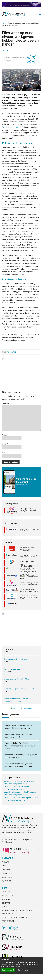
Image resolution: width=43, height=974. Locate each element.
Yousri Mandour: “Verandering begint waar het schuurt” (29, 549)
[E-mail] (29, 61)
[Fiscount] (12, 530)
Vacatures (7, 877)
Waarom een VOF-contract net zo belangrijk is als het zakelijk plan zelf (29, 590)
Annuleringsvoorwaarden (14, 917)
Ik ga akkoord (8, 970)
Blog (4, 866)
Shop (4, 907)
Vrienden (6, 899)
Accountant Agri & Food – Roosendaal (19, 686)
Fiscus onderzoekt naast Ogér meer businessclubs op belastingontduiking (20, 765)
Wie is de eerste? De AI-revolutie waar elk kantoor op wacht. (29, 569)
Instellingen (23, 970)
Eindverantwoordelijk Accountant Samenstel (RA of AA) (17, 697)
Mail (10, 928)
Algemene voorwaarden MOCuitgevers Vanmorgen (19, 912)
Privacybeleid (8, 921)
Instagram (15, 928)
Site (3, 452)
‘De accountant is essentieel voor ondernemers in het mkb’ (29, 583)
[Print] (34, 61)
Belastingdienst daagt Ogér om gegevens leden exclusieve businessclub (21, 756)
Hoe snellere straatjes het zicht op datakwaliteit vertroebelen (29, 576)
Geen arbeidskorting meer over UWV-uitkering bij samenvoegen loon (19, 726)
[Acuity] (12, 556)
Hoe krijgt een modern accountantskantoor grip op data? (28, 556)
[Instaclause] (12, 590)
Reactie (5, 404)
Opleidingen (7, 873)
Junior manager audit (12, 666)
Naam (5, 435)
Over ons (6, 891)
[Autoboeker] (12, 604)
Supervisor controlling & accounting (18, 656)
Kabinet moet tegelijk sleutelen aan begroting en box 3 (18, 735)
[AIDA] (12, 563)
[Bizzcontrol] (12, 576)
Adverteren (7, 895)
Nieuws (5, 50)
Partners (6, 869)
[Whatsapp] (29, 57)
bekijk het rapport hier (11, 127)
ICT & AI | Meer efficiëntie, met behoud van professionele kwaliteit (29, 510)
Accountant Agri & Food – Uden (16, 676)
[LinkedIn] (34, 57)
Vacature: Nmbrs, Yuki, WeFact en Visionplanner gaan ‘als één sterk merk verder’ (20, 746)
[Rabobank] (12, 583)
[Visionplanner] (12, 549)
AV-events (6, 881)
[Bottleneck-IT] (12, 570)
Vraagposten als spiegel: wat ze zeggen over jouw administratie (28, 604)
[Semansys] (12, 597)
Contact (6, 903)
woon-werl (11, 352)
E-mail (5, 444)
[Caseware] (12, 510)
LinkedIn (4, 928)
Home (4, 23)
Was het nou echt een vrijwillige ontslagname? (29, 529)
